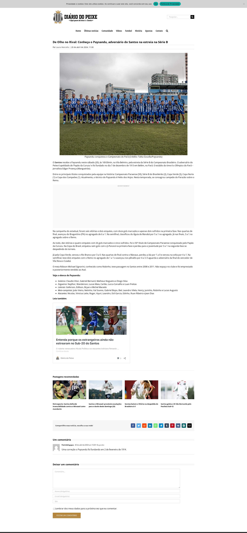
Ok (156, 4)
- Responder (100, 445)
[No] (243, 4)
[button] (167, 30)
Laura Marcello (62, 47)
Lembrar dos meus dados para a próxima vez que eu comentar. (86, 508)
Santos (58, 162)
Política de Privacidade (170, 4)
